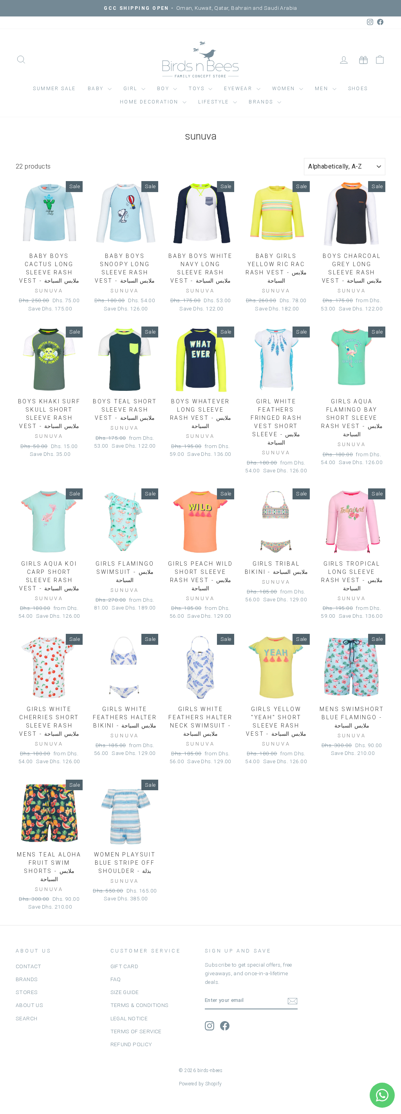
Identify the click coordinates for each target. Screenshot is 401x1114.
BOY (164, 88)
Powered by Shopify (200, 1084)
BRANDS (27, 979)
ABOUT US (29, 1005)
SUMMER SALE (54, 88)
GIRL (131, 88)
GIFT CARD (124, 966)
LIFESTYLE (214, 102)
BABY (97, 88)
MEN (323, 88)
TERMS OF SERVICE (136, 1031)
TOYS (197, 88)
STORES (27, 992)
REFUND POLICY (131, 1044)
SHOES (358, 88)
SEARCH (26, 1018)
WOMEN (284, 88)
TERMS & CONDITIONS (139, 1005)
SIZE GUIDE (124, 992)
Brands (262, 102)
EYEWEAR (239, 88)
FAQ (115, 979)
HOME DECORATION (150, 102)
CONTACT (29, 966)
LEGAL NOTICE (129, 1018)
